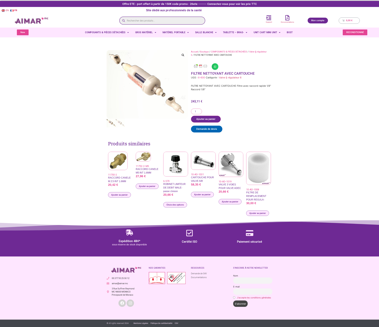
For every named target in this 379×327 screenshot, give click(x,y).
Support (269, 22)
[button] (183, 55)
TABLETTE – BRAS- (233, 32)
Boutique (204, 51)
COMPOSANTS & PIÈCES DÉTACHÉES (105, 32)
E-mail (236, 286)
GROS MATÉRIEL (144, 32)
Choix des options (175, 205)
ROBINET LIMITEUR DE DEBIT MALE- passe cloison (174, 187)
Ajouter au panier (205, 119)
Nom (235, 275)
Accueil (194, 51)
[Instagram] (130, 303)
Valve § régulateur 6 (230, 77)
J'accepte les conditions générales (254, 297)
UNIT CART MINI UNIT (265, 32)
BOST (290, 32)
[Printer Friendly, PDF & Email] (200, 67)
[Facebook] (122, 303)
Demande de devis (206, 129)
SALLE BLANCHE (204, 32)
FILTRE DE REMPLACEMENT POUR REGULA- (256, 196)
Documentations (287, 22)
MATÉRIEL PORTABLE (174, 32)
